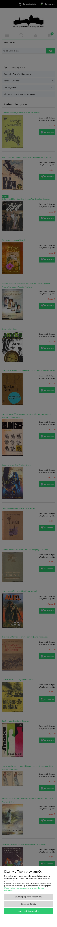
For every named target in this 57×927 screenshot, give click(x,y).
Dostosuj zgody (28, 904)
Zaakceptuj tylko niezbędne (28, 896)
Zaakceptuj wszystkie (28, 911)
